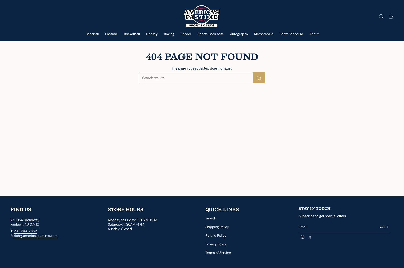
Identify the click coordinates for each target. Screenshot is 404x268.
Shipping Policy (217, 227)
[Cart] (391, 16)
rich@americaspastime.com (35, 236)
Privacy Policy (216, 244)
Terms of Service (218, 253)
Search (210, 218)
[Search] (259, 77)
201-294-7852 (25, 231)
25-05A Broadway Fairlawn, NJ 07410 (25, 222)
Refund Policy (215, 235)
